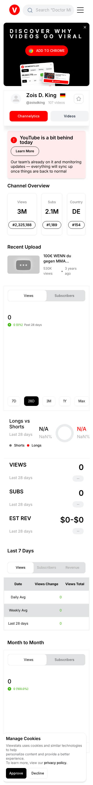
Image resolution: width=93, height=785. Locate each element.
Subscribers (64, 295)
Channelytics (29, 116)
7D (14, 401)
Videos (70, 116)
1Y (65, 401)
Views (28, 295)
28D (31, 401)
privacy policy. (55, 763)
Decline (37, 773)
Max (81, 401)
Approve (16, 773)
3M (48, 401)
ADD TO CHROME (50, 51)
